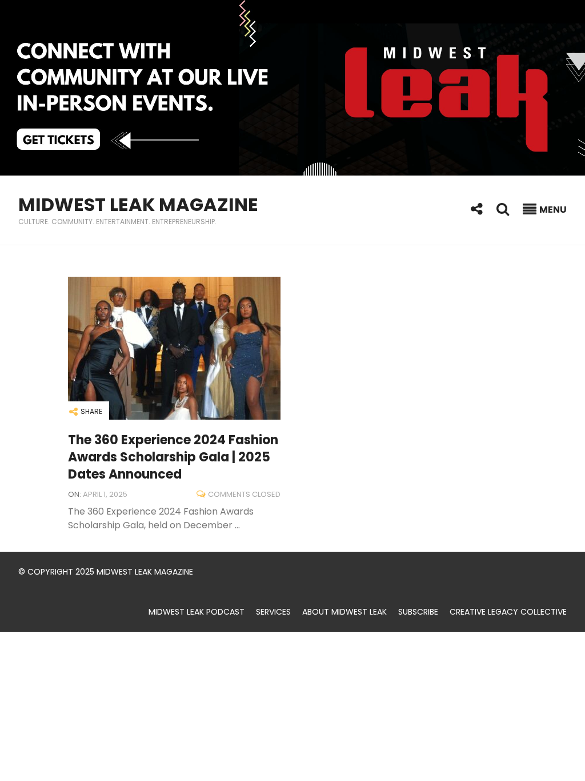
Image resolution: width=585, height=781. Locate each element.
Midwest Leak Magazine (138, 204)
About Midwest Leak (344, 611)
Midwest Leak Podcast (197, 611)
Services (273, 611)
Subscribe (418, 611)
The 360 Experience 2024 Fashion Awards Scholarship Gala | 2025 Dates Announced (173, 457)
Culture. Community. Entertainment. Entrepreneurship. (117, 221)
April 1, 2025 (105, 494)
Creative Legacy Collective (508, 611)
